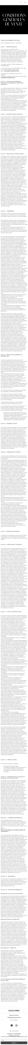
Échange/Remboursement (14, 1017)
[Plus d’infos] (25, 2)
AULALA (5, 2)
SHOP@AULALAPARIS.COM (11, 71)
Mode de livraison (14, 1015)
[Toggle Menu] (21, 2)
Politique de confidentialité (14, 1034)
